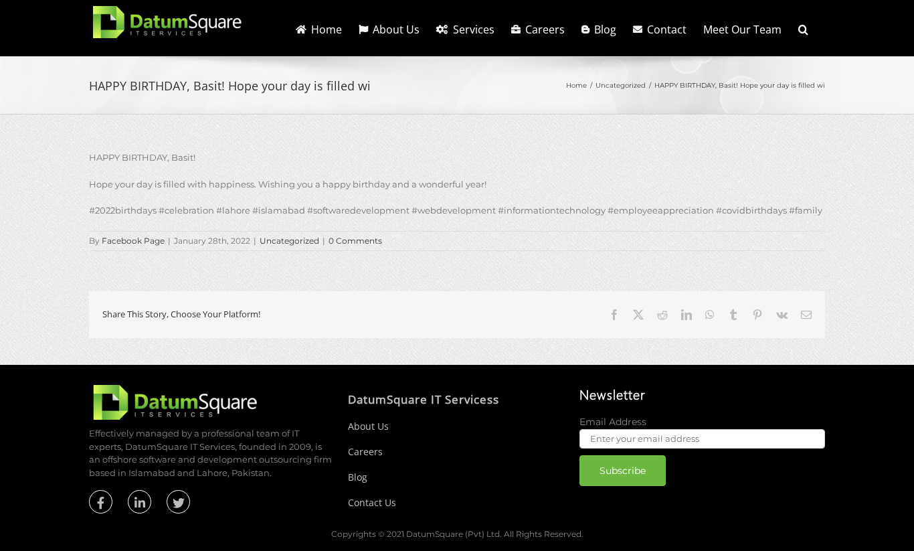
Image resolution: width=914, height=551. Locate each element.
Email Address (612, 422)
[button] (803, 28)
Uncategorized (289, 241)
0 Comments (355, 241)
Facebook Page (133, 241)
